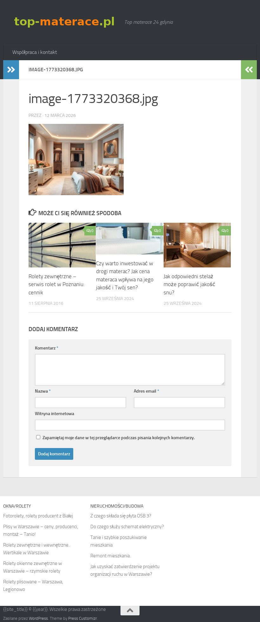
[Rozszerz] (11, 69)
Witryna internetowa (54, 413)
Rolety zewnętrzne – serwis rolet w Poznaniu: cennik (57, 284)
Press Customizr (82, 618)
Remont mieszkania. (110, 556)
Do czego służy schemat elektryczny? (127, 526)
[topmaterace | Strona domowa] (65, 22)
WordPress (38, 618)
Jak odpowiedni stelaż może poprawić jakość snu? (189, 284)
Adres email (146, 391)
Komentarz (46, 348)
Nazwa (43, 391)
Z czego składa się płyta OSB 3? (120, 516)
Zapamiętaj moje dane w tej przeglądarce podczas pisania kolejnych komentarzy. (118, 437)
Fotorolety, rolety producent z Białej (38, 516)
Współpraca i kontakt (34, 52)
